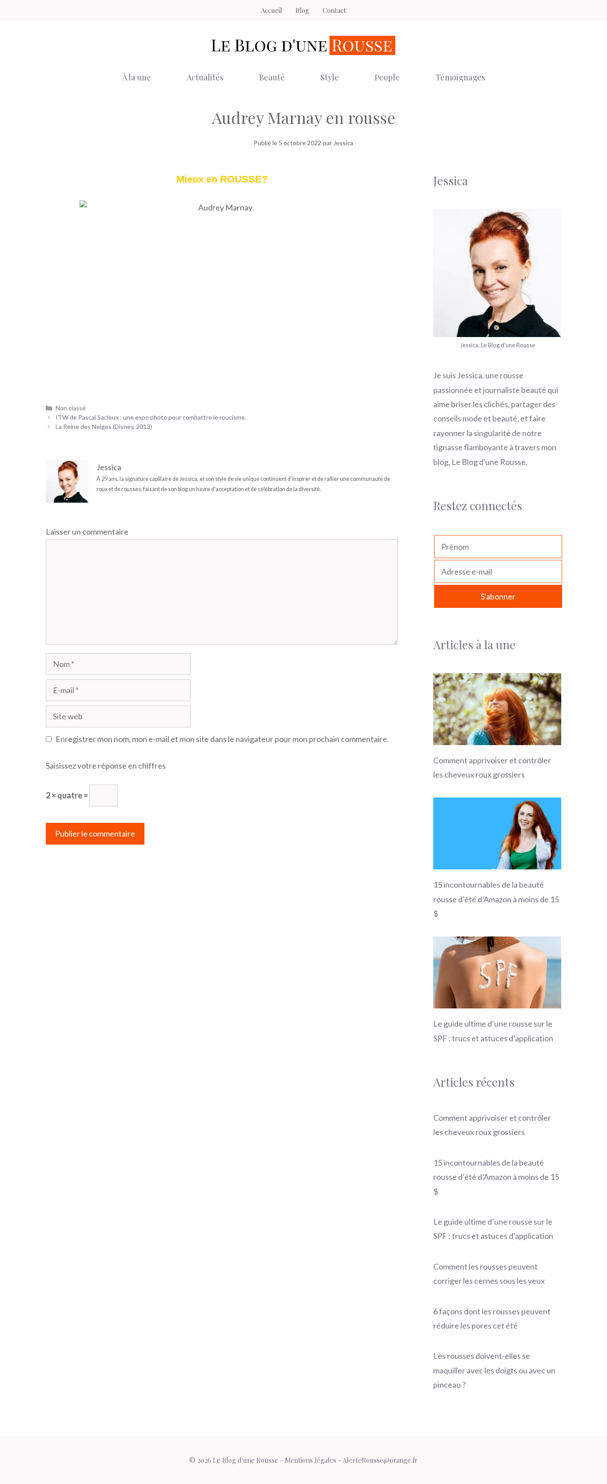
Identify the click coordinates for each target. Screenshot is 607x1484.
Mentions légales (310, 1460)
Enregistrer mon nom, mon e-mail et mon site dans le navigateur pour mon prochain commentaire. (222, 739)
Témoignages (460, 77)
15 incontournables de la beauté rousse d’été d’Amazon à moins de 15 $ (496, 899)
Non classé (71, 408)
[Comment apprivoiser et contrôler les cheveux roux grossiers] (497, 737)
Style (329, 77)
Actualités (205, 77)
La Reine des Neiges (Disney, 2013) (104, 426)
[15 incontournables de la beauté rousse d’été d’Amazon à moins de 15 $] (497, 862)
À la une (136, 77)
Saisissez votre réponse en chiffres (106, 765)
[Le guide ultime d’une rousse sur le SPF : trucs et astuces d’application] (497, 1001)
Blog (302, 10)
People (387, 77)
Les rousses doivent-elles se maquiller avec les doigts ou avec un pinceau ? (494, 1370)
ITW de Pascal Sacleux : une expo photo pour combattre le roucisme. (151, 417)
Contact (334, 10)
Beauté (272, 77)
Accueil (271, 10)
